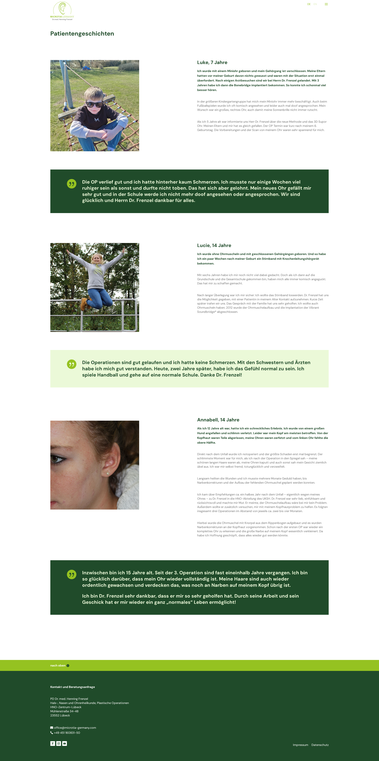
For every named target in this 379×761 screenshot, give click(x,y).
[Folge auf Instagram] (58, 743)
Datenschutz (320, 745)
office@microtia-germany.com (75, 728)
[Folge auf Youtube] (64, 743)
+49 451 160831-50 (67, 733)
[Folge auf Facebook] (52, 743)
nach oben (57, 665)
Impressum (300, 745)
